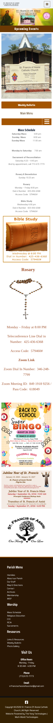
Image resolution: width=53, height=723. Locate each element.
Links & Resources (15, 639)
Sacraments (12, 625)
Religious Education (16, 615)
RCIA (9, 622)
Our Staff (11, 581)
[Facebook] (26, 702)
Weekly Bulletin (14, 642)
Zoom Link (26, 360)
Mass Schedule (14, 612)
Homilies (11, 575)
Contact (10, 588)
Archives (11, 592)
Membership (13, 595)
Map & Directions (15, 585)
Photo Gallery (13, 646)
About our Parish (14, 578)
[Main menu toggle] (47, 4)
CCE (9, 619)
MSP (9, 598)
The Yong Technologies (35, 713)
